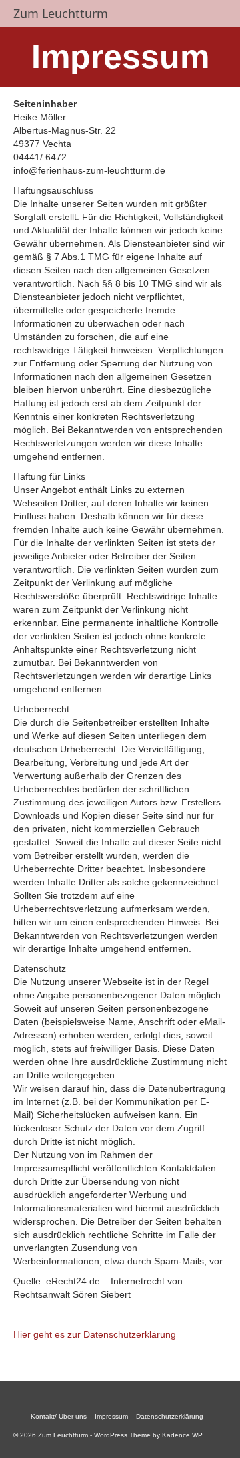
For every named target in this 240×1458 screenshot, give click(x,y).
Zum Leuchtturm (60, 13)
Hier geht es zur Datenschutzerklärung (94, 1334)
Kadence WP (182, 1435)
